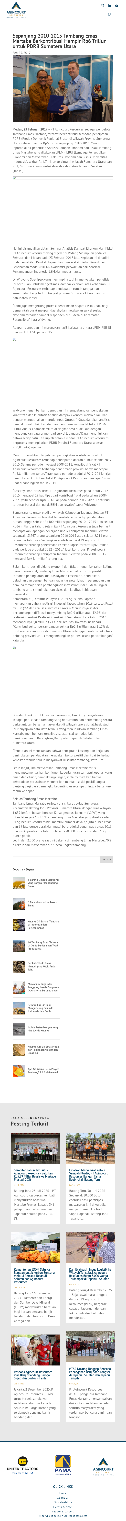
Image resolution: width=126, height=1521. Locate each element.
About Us (63, 1497)
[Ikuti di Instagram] (102, 6)
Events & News (63, 1506)
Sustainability (63, 1502)
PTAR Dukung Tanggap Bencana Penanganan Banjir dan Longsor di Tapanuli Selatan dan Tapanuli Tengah (90, 1373)
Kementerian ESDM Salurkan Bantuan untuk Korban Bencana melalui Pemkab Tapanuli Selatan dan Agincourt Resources (34, 1275)
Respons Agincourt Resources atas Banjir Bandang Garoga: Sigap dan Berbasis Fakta (33, 1375)
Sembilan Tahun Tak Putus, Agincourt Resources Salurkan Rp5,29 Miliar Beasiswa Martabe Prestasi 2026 (35, 1174)
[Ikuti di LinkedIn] (110, 6)
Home (63, 1493)
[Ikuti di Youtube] (117, 6)
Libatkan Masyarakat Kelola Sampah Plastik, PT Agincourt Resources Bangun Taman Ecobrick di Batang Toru (88, 1174)
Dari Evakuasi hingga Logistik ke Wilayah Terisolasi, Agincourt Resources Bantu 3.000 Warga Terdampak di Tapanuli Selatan (90, 1274)
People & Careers (63, 1511)
